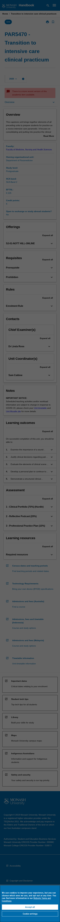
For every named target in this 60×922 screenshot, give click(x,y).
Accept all (30, 907)
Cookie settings (30, 914)
